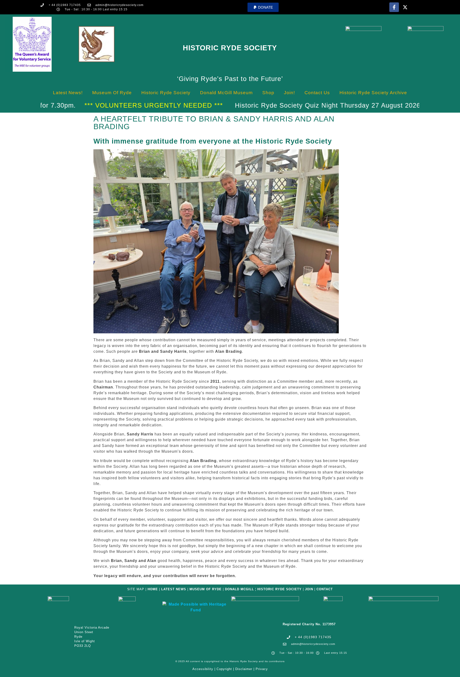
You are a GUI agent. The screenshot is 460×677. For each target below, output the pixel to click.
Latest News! (68, 92)
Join (309, 589)
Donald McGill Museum (226, 92)
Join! (289, 92)
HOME (153, 589)
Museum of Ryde (112, 92)
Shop (268, 92)
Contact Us (317, 92)
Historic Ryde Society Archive (373, 92)
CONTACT (324, 589)
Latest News (173, 589)
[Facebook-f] (394, 7)
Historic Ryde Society (230, 48)
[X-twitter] (405, 7)
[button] (263, 7)
